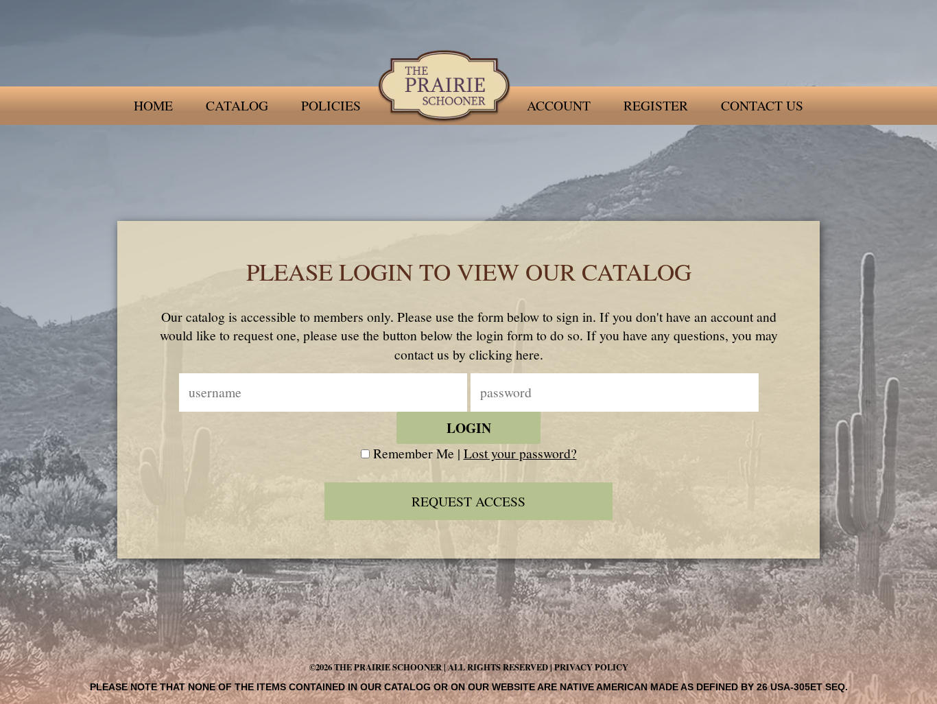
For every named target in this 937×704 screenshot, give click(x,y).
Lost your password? (520, 453)
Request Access (468, 501)
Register (656, 105)
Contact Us (762, 105)
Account (559, 105)
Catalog (237, 105)
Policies (331, 105)
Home (153, 105)
